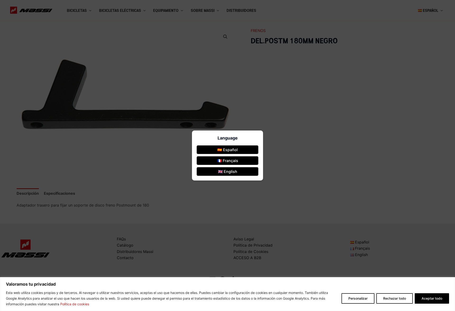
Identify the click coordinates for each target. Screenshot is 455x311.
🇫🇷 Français (227, 160)
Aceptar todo (432, 298)
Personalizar (358, 298)
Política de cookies (74, 304)
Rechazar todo (394, 298)
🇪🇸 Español (227, 149)
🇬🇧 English (227, 171)
